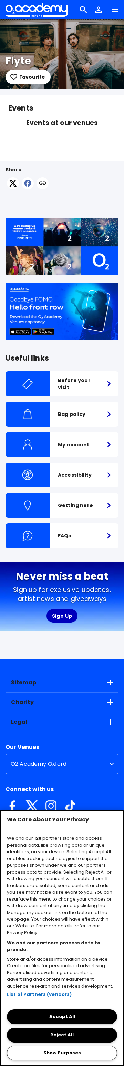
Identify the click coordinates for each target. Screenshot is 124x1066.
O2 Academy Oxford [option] (39, 764)
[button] (98, 9)
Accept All (62, 1016)
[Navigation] (115, 9)
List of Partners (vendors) (39, 994)
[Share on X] (13, 187)
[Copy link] (43, 183)
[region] (62, 938)
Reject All (62, 1034)
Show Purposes (62, 1052)
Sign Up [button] (62, 615)
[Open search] (83, 9)
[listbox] (62, 764)
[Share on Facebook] (28, 187)
